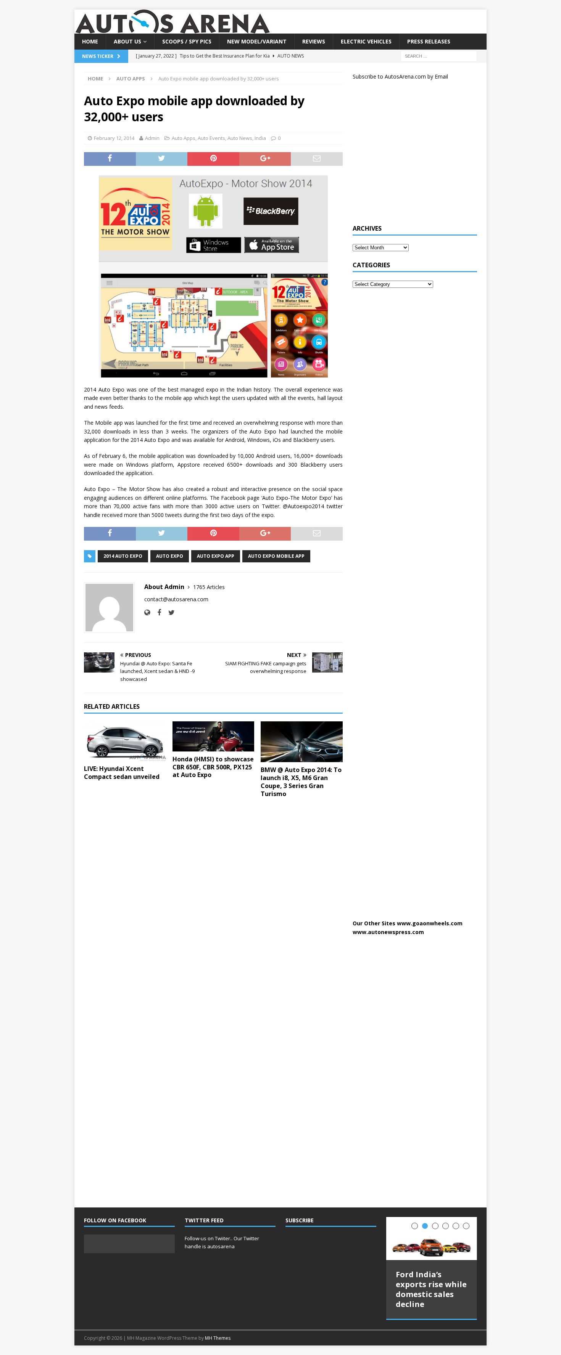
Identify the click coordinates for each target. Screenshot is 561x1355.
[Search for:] (439, 55)
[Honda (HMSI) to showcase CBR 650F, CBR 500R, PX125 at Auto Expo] (213, 736)
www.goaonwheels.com (430, 923)
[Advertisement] (410, 155)
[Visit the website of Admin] (147, 612)
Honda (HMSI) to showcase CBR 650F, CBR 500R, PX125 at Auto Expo (213, 767)
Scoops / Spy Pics (186, 41)
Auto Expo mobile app (276, 556)
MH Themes (218, 1338)
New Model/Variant (257, 41)
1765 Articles (209, 587)
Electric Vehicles (366, 41)
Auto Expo (169, 556)
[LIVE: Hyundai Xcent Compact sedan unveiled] (125, 741)
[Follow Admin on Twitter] (169, 612)
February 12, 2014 (114, 138)
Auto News (239, 138)
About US (127, 41)
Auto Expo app (215, 556)
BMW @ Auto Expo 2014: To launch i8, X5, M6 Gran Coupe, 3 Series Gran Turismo (301, 782)
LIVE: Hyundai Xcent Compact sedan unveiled (122, 772)
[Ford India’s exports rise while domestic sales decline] (431, 1238)
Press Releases (428, 41)
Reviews (313, 41)
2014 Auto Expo (122, 556)
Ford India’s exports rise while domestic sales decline (431, 1289)
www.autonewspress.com (388, 932)
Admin (152, 138)
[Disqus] (213, 902)
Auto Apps (183, 138)
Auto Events (211, 138)
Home (90, 41)
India (260, 138)
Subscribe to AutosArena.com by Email (400, 76)
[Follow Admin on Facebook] (156, 612)
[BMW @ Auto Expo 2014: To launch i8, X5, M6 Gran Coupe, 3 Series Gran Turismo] (302, 741)
